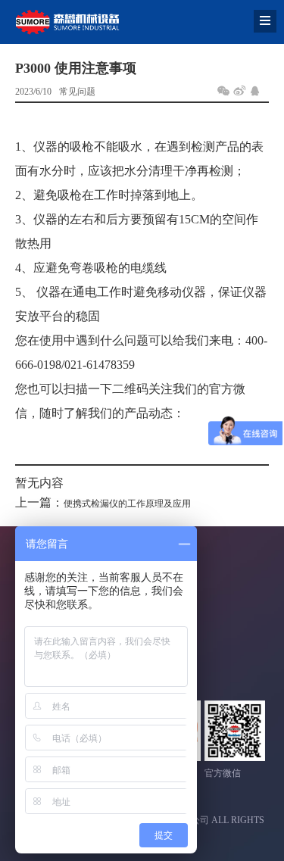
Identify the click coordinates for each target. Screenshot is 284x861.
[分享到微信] (223, 91)
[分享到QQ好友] (255, 91)
